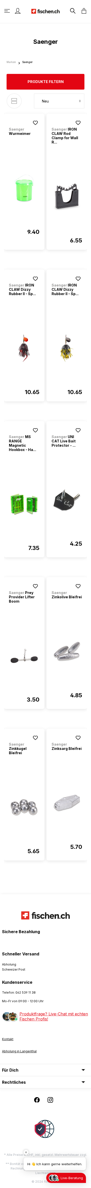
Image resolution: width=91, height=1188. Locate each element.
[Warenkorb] (82, 11)
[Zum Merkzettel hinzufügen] (35, 123)
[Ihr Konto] (18, 11)
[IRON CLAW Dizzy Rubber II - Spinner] (24, 348)
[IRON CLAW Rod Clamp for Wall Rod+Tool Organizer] (67, 197)
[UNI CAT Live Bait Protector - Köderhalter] (67, 500)
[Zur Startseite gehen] (45, 11)
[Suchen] (72, 11)
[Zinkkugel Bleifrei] (24, 807)
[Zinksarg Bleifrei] (67, 803)
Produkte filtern (46, 81)
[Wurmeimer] (24, 188)
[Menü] (7, 11)
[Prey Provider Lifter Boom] (24, 656)
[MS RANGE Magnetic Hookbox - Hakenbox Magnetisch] (24, 504)
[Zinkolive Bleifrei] (67, 651)
